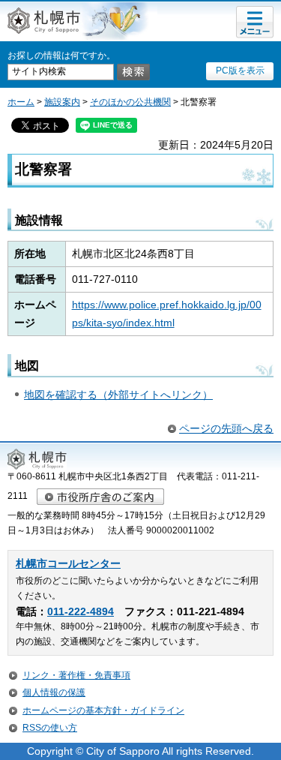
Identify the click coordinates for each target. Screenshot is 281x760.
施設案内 (62, 102)
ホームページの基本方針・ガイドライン (103, 710)
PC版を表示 (240, 70)
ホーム (20, 102)
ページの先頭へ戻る (226, 428)
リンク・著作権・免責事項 (76, 675)
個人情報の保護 (53, 692)
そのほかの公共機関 (130, 102)
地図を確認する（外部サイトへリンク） (118, 395)
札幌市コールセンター (68, 563)
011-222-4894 (80, 611)
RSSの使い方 (49, 727)
